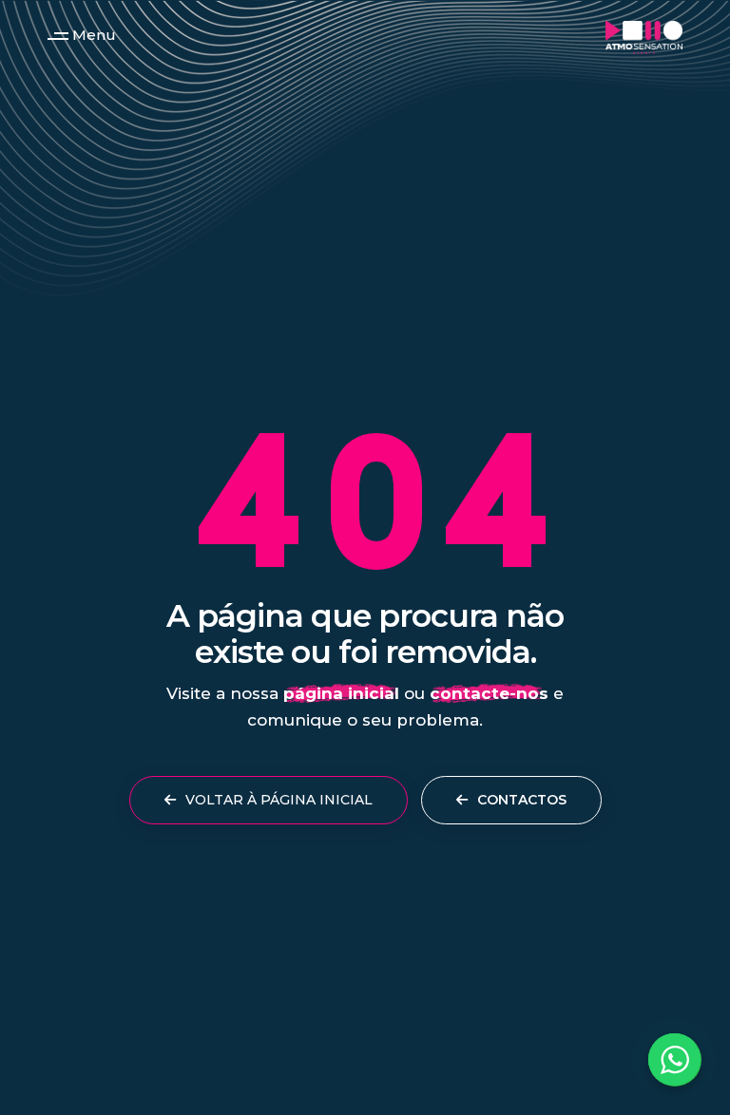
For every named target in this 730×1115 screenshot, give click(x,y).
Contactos (520, 799)
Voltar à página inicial (277, 799)
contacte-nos (489, 693)
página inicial (341, 693)
